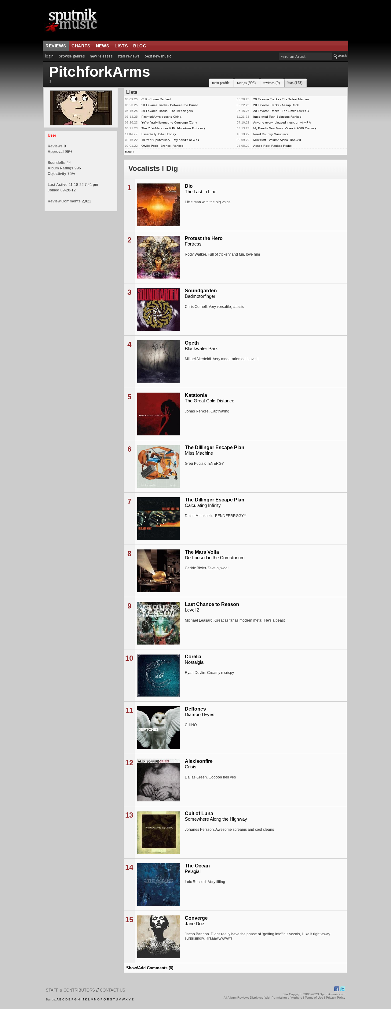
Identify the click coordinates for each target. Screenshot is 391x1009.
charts (80, 45)
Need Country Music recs (270, 134)
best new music (157, 56)
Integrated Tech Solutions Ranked (277, 116)
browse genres (72, 56)
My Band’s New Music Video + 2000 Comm (283, 128)
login (49, 56)
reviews (56, 45)
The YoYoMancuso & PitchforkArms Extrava (172, 128)
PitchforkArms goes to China (161, 116)
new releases (101, 56)
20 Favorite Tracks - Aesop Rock (276, 105)
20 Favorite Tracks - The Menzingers (167, 111)
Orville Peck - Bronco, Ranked (162, 145)
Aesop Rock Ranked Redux (272, 145)
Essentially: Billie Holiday (158, 134)
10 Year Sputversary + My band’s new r (169, 140)
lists (121, 45)
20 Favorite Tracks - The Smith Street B (281, 111)
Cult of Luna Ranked (156, 99)
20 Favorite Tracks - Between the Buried (169, 105)
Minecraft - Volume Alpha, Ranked (277, 140)
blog (139, 45)
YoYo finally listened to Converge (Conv (169, 122)
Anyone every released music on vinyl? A (282, 122)
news (102, 45)
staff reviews (128, 56)
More (128, 151)
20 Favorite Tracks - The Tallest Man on (281, 99)
